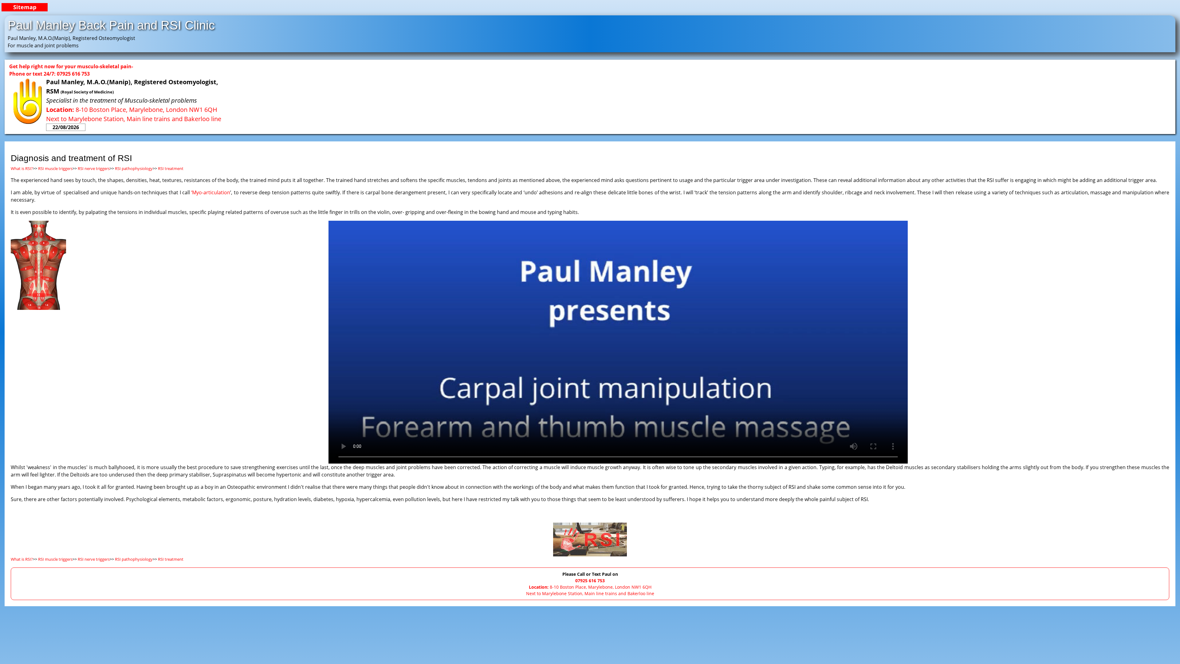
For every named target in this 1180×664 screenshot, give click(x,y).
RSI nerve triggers (94, 168)
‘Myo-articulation (210, 192)
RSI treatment (170, 168)
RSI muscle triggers (55, 168)
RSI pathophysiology (133, 168)
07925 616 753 (590, 580)
